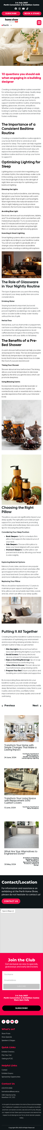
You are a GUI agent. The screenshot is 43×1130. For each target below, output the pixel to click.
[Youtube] (23, 9)
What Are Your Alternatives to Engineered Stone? (20, 852)
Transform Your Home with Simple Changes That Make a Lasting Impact (20, 747)
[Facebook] (16, 9)
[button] (39, 22)
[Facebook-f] (3, 1022)
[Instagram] (20, 9)
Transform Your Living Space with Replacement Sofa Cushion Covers (20, 800)
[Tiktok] (27, 9)
